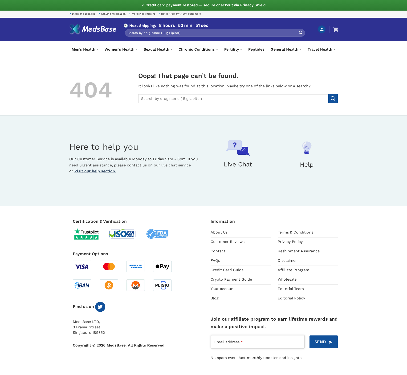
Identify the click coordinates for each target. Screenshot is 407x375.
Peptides (256, 49)
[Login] (322, 29)
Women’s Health (119, 49)
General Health (284, 49)
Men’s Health (83, 49)
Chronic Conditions (197, 49)
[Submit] (301, 33)
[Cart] (335, 29)
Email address (228, 342)
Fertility (231, 49)
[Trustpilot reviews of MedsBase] (90, 234)
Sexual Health (156, 49)
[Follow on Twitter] (100, 307)
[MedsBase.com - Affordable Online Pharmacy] (92, 29)
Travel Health (320, 49)
